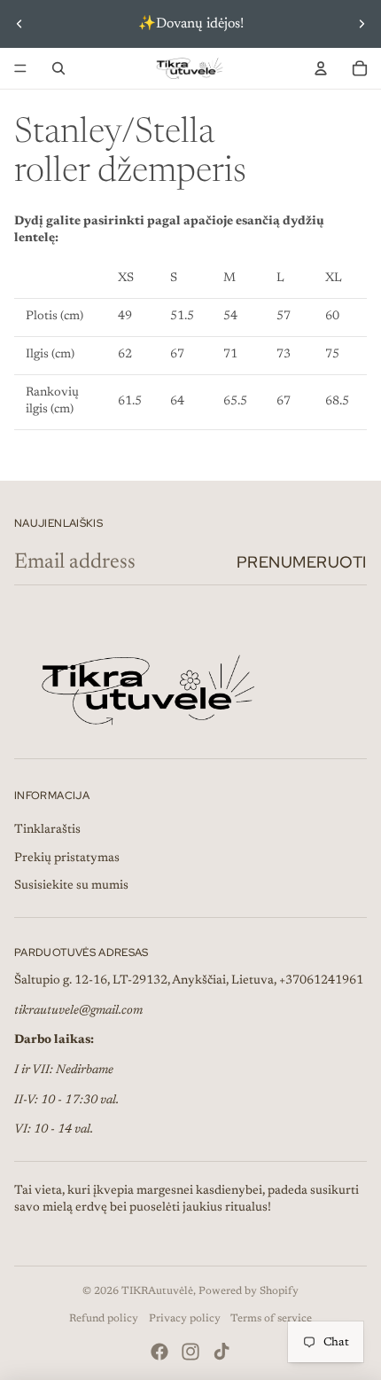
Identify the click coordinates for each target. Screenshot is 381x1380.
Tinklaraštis (47, 830)
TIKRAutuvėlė (157, 1291)
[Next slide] (361, 23)
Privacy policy (185, 1318)
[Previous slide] (19, 23)
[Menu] (20, 68)
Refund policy (103, 1318)
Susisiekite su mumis (71, 886)
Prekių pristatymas (67, 858)
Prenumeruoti (302, 562)
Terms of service (271, 1318)
